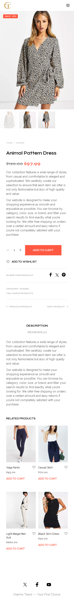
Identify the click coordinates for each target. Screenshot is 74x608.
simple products (22, 293)
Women (20, 143)
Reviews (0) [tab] (37, 332)
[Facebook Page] (37, 584)
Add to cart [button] (15, 478)
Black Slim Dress (48, 533)
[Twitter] (59, 276)
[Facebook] (52, 276)
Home (9, 143)
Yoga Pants (13, 467)
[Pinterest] (65, 276)
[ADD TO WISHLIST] (34, 467)
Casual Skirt (45, 467)
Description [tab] (37, 325)
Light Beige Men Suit (16, 535)
